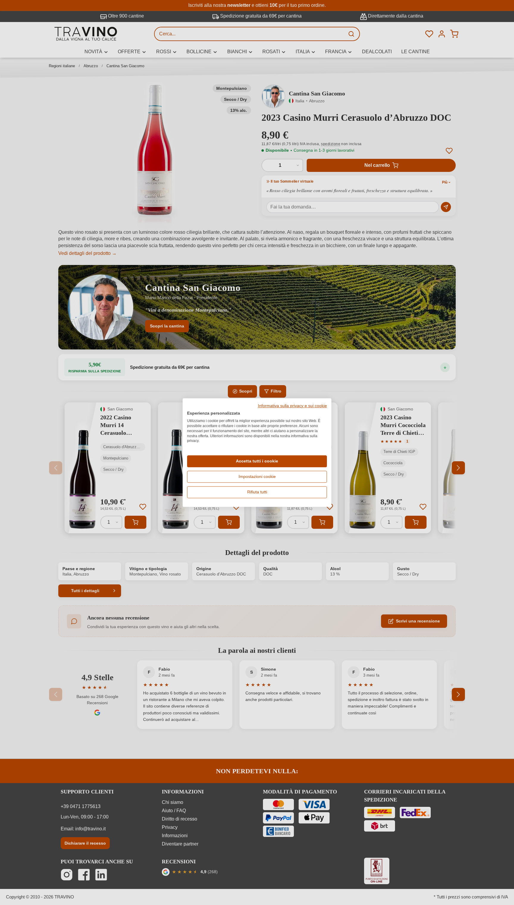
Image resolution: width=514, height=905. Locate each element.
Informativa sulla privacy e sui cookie (292, 406)
